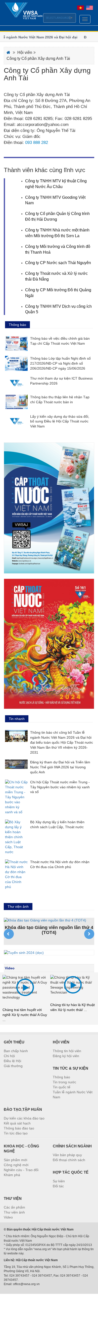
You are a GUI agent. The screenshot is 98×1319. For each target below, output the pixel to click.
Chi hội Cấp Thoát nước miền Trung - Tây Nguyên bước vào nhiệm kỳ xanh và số (60, 787)
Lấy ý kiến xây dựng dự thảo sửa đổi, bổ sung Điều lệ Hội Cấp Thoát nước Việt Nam (59, 421)
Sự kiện (59, 1181)
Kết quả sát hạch (17, 1123)
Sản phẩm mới (15, 1160)
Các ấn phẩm (14, 1207)
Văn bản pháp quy (67, 1155)
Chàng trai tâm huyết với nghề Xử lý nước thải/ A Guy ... (25, 1015)
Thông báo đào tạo (19, 1128)
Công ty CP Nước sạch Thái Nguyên (58, 263)
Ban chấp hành (16, 1051)
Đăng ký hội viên (66, 1056)
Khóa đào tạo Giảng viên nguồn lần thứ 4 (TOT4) (49, 930)
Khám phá (12, 1175)
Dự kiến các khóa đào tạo (24, 1118)
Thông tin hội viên (67, 1051)
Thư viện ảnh (14, 1212)
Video (10, 968)
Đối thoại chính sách (69, 1160)
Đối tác (58, 1186)
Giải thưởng (13, 1066)
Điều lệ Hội (12, 1061)
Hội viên (24, 52)
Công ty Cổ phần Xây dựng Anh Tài (38, 58)
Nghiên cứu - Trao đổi (21, 1170)
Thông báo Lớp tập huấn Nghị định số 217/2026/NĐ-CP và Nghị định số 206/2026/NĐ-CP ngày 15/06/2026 (60, 363)
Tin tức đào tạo (16, 1133)
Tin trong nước (64, 1082)
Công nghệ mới (16, 1165)
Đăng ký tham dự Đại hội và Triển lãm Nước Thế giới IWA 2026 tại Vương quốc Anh (60, 767)
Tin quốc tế (61, 1087)
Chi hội (9, 1056)
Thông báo (61, 1077)
